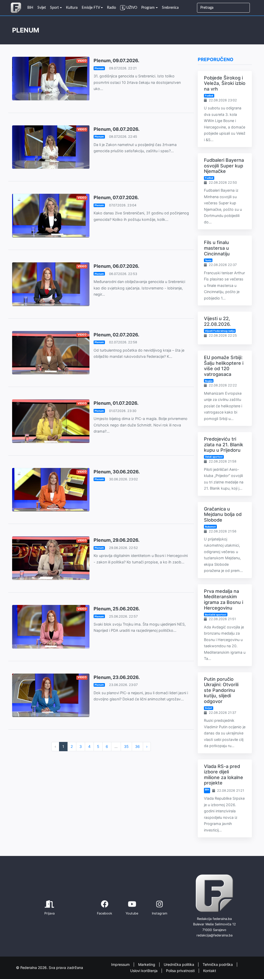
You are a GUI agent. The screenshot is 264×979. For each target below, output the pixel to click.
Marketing (147, 964)
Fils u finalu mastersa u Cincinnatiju (217, 248)
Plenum (99, 68)
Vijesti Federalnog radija (220, 330)
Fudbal (209, 95)
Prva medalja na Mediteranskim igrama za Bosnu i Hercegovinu (223, 599)
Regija (208, 380)
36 (137, 746)
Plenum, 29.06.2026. (116, 540)
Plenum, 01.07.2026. (116, 403)
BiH (207, 789)
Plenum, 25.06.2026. (117, 608)
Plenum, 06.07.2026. (116, 266)
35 (126, 746)
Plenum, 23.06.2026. (117, 677)
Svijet (208, 708)
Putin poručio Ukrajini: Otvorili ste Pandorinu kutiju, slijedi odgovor (221, 690)
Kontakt (209, 970)
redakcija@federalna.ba (214, 935)
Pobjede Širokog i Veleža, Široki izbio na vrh (224, 83)
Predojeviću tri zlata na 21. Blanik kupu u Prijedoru (223, 444)
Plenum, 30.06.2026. (117, 471)
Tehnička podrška (218, 964)
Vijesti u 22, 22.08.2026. (217, 321)
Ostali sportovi (214, 456)
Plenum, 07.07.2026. (116, 197)
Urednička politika (179, 964)
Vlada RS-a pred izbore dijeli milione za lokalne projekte (223, 775)
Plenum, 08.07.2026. (116, 129)
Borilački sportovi (215, 614)
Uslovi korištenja (144, 970)
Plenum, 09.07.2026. (116, 60)
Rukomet (210, 526)
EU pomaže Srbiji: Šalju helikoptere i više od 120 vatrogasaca (223, 366)
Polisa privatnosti (181, 970)
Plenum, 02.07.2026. (116, 334)
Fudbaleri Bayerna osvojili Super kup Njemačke (224, 165)
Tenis (208, 260)
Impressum (121, 964)
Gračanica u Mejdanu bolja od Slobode (223, 514)
